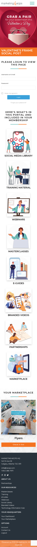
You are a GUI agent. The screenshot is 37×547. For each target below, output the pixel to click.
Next (34, 420)
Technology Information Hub (13, 508)
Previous (1, 420)
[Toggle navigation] (32, 3)
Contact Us (5, 530)
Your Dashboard (7, 516)
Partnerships (6, 483)
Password (4, 83)
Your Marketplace (8, 519)
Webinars (5, 500)
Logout (4, 533)
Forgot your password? (18, 102)
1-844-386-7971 (7, 471)
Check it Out (18, 445)
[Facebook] (2, 475)
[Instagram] (5, 475)
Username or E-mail (8, 74)
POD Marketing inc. (20, 542)
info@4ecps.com (8, 468)
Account (4, 527)
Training (4, 494)
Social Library (6, 503)
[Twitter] (8, 475)
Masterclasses (7, 492)
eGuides (4, 497)
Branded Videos (7, 505)
